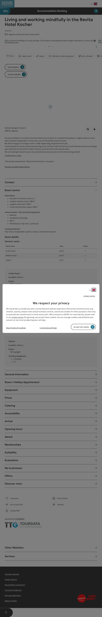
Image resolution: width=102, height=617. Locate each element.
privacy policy (89, 296)
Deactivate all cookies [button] (16, 328)
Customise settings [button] (48, 328)
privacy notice (18, 317)
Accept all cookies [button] (81, 327)
